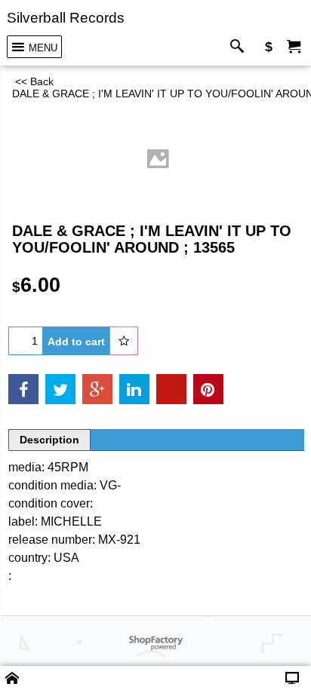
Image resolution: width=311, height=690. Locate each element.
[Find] (240, 47)
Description (49, 440)
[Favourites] (123, 340)
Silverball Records (66, 17)
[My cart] (293, 47)
